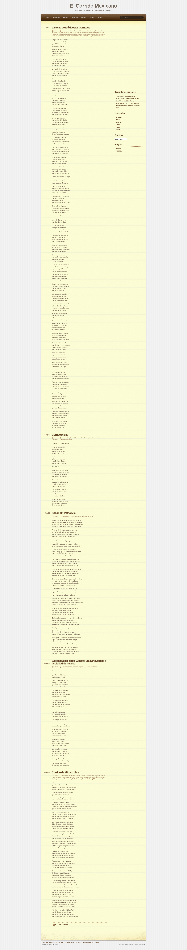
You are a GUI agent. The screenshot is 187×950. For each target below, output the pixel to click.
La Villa (92, 32)
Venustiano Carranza (64, 35)
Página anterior (61, 925)
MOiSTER (119, 151)
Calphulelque (74, 438)
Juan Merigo (86, 32)
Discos (65, 17)
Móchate (118, 148)
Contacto (96, 942)
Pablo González (67, 34)
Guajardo (84, 777)
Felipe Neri (64, 777)
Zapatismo (55, 439)
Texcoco (54, 35)
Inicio (47, 17)
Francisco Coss (67, 32)
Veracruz (74, 35)
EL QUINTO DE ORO (133, 103)
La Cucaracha (130, 96)
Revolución (75, 34)
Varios (91, 17)
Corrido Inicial (60, 434)
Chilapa (83, 775)
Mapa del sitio (71, 942)
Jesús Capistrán (92, 777)
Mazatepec (101, 777)
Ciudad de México (67, 666)
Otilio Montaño (67, 779)
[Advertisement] (129, 58)
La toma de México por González (71, 27)
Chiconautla (82, 31)
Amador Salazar (75, 775)
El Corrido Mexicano (93, 6)
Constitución (99, 31)
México (97, 32)
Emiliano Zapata (57, 32)
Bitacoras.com (120, 98)
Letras (83, 17)
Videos (99, 17)
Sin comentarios (98, 35)
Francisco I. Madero (74, 777)
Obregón (59, 34)
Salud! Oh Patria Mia (63, 513)
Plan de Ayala (99, 438)
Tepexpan (101, 34)
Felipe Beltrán (56, 777)
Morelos (91, 438)
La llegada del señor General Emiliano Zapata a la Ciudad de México (79, 662)
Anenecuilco (65, 438)
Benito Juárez (66, 516)
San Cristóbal (84, 34)
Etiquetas (60, 942)
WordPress (129, 944)
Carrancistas (66, 31)
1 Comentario (88, 516)
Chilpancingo (90, 775)
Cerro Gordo (74, 31)
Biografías (56, 17)
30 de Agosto (66, 775)
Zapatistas (86, 35)
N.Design (142, 944)
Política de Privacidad (84, 942)
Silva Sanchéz (93, 34)
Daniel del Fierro (129, 101)
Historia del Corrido (49, 942)
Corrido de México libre (65, 772)
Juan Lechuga (77, 32)
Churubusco (90, 31)
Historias (75, 17)
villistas (79, 35)
